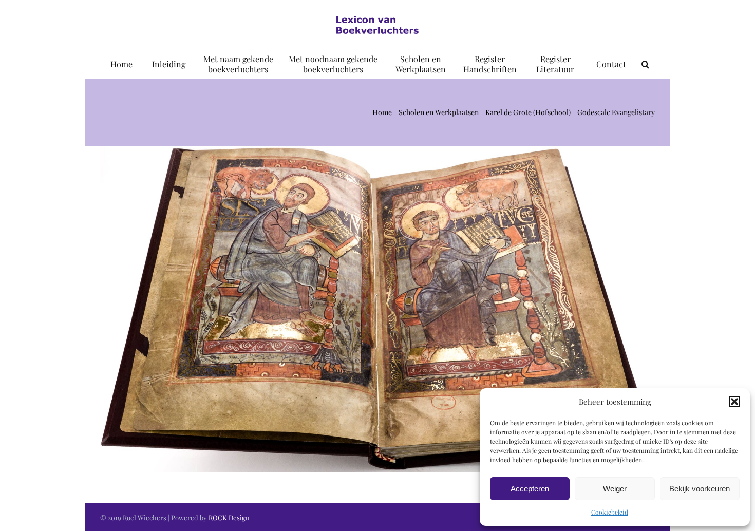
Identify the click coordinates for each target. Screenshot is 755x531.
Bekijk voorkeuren (699, 488)
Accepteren (530, 488)
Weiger (615, 488)
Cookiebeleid (609, 512)
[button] (734, 401)
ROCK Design (229, 517)
